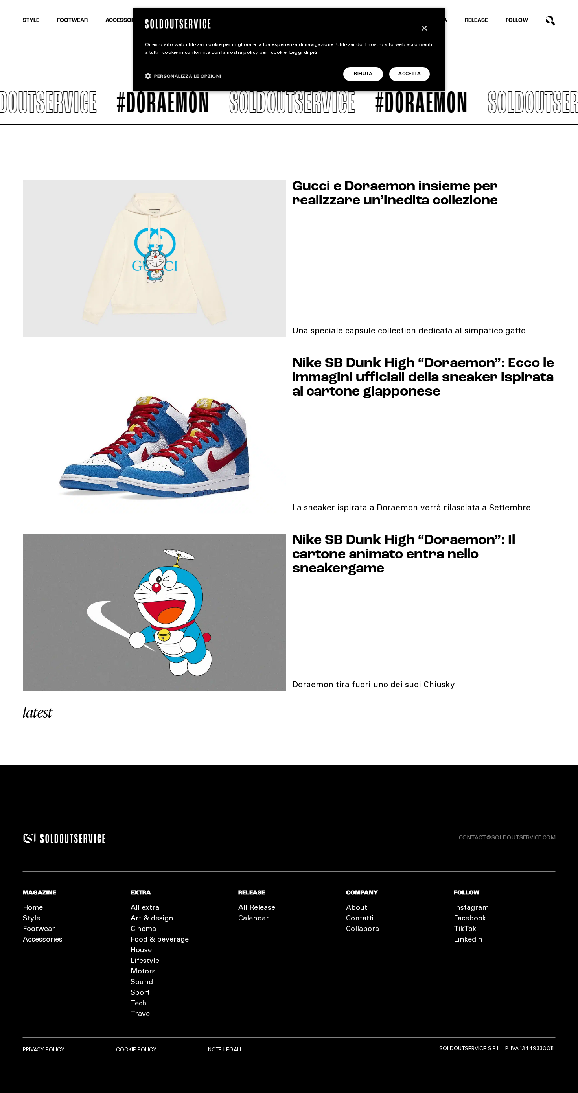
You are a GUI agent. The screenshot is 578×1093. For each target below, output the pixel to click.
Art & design (152, 918)
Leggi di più (303, 52)
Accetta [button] (409, 74)
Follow (517, 21)
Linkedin (468, 940)
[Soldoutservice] (29, 838)
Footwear (72, 21)
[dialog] (289, 49)
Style (31, 21)
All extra (145, 908)
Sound (142, 982)
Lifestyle (145, 961)
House (141, 950)
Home (33, 908)
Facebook (470, 918)
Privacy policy (43, 1049)
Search (551, 21)
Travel (141, 1014)
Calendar (253, 918)
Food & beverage (160, 940)
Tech (138, 1003)
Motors (143, 971)
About (356, 908)
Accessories (124, 21)
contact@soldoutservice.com (507, 838)
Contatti (360, 918)
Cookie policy (136, 1049)
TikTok (465, 929)
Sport (140, 993)
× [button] (424, 28)
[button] (183, 76)
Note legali (224, 1049)
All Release (256, 908)
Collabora (362, 929)
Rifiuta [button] (363, 74)
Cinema (143, 929)
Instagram (471, 908)
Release (476, 21)
